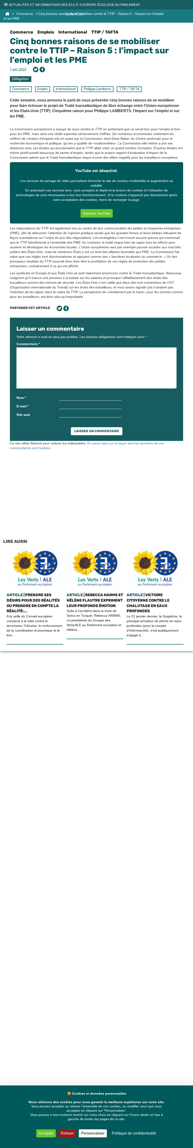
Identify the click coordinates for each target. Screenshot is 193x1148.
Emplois (45, 32)
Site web (23, 415)
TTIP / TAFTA (104, 32)
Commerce (21, 32)
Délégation (20, 79)
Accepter (46, 1133)
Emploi (42, 89)
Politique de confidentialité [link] (134, 1133)
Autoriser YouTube (96, 213)
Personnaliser (93, 1133)
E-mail (22, 406)
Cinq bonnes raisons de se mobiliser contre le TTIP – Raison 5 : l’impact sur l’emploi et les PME (89, 50)
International (72, 32)
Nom (21, 398)
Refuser (67, 1133)
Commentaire (28, 344)
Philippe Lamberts (97, 89)
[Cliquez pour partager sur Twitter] (35, 69)
